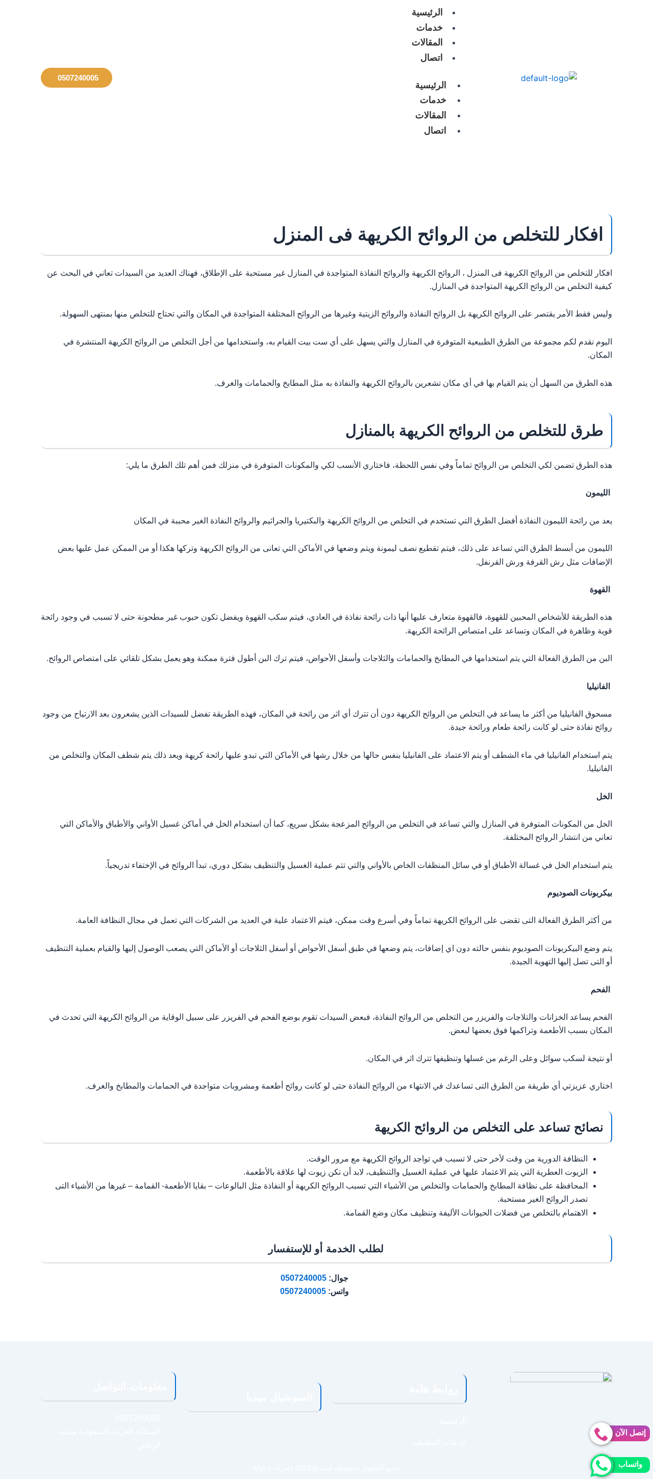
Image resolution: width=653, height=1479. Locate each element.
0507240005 (303, 1278)
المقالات (427, 42)
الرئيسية (430, 85)
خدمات (429, 27)
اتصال (431, 57)
